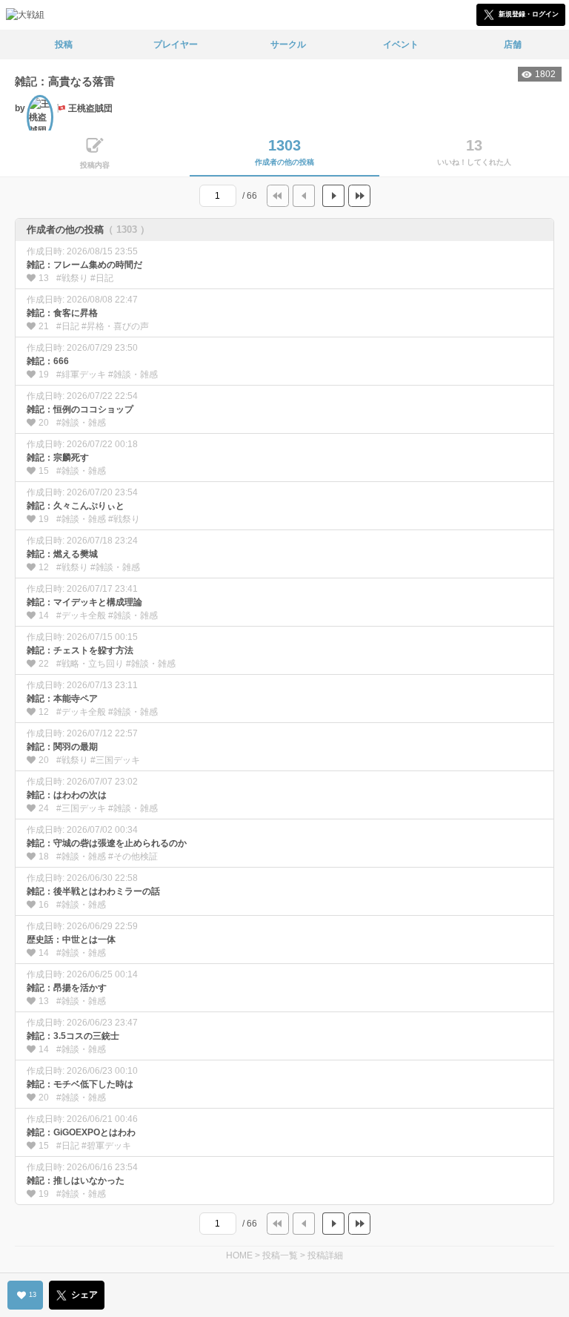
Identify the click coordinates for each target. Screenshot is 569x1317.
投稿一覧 (280, 1255)
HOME (239, 1255)
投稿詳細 (325, 1255)
